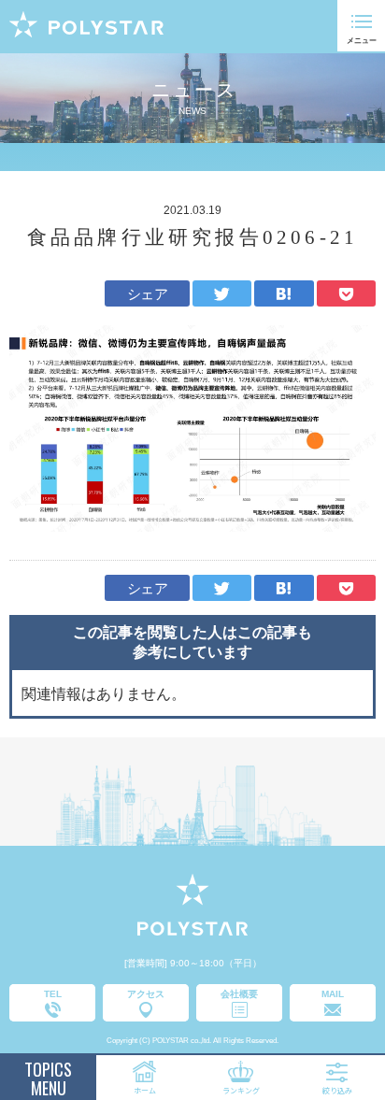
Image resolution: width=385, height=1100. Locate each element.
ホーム (145, 1090)
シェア (147, 294)
